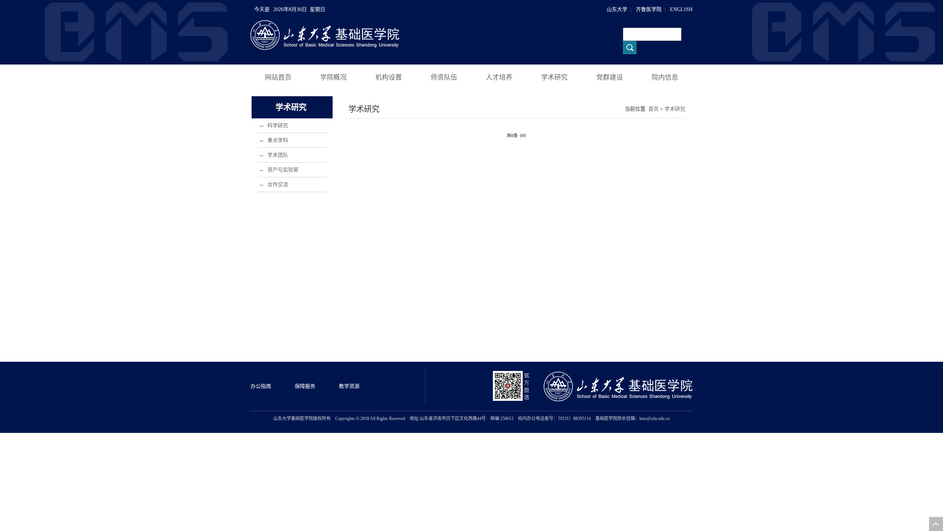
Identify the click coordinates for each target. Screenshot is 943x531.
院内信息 (665, 77)
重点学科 (277, 140)
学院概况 (333, 77)
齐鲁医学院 (649, 9)
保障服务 (305, 386)
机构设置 (388, 77)
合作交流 (277, 184)
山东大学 (617, 9)
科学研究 (277, 125)
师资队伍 (444, 77)
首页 (653, 109)
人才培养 (499, 77)
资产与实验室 (282, 170)
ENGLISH (681, 9)
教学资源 (349, 386)
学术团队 (277, 155)
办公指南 (260, 386)
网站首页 (278, 77)
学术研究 (554, 77)
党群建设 (609, 77)
